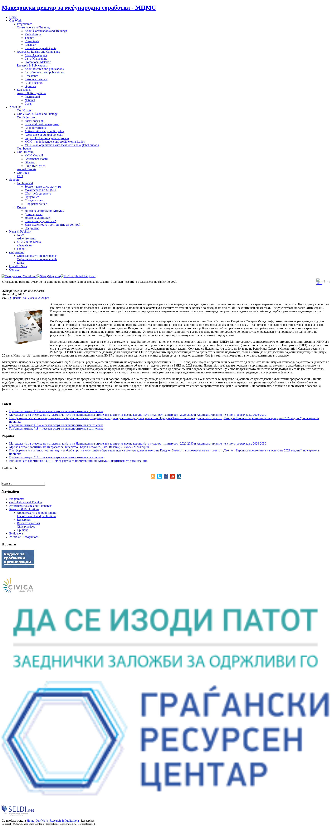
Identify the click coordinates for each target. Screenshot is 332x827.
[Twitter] (160, 477)
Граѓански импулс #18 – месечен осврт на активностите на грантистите (56, 425)
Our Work (42, 820)
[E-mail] (328, 282)
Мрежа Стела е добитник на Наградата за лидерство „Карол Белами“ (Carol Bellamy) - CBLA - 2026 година (79, 447)
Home (30, 820)
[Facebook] (167, 477)
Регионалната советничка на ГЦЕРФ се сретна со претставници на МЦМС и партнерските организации (78, 460)
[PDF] (319, 283)
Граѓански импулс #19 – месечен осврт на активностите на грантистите (56, 411)
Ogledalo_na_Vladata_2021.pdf (29, 297)
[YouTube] (173, 477)
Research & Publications (64, 820)
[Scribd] (179, 477)
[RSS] (154, 477)
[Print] (324, 282)
